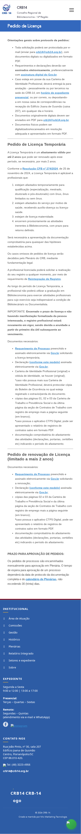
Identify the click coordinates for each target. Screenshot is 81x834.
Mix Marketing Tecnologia (53, 816)
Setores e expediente (22, 660)
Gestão (13, 632)
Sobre (12, 667)
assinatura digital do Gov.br (39, 74)
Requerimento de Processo (32, 348)
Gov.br (55, 353)
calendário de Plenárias (41, 579)
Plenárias (14, 646)
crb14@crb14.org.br (48, 51)
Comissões (15, 625)
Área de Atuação (19, 618)
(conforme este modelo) (44, 362)
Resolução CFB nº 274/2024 (40, 168)
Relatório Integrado (21, 653)
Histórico (14, 639)
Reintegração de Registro (44, 278)
